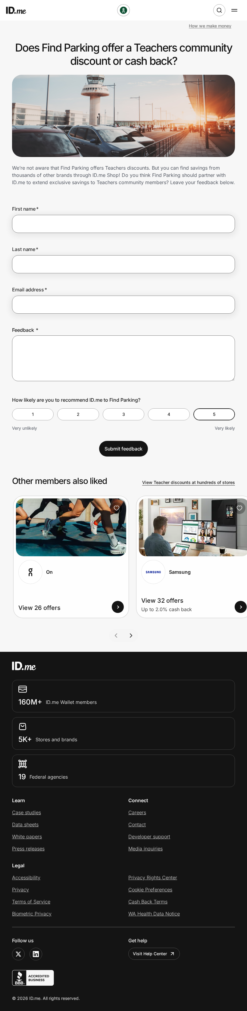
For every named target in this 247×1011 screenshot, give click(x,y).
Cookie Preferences (150, 890)
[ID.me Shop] (20, 10)
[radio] (33, 414)
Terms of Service (31, 902)
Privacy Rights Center (152, 877)
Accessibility (26, 877)
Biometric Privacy (32, 914)
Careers (137, 812)
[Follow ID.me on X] (18, 954)
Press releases (28, 849)
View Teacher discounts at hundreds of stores (188, 482)
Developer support (149, 837)
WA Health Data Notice (154, 914)
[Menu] (234, 10)
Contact (137, 824)
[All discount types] (123, 10)
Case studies (26, 812)
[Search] (219, 10)
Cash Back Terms (147, 902)
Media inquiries (145, 849)
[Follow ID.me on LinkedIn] (36, 954)
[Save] (117, 508)
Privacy (20, 890)
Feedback (25, 330)
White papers (27, 837)
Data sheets (25, 824)
